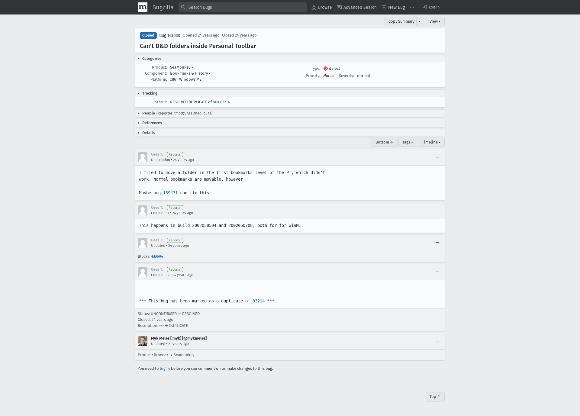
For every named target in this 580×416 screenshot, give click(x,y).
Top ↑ (435, 396)
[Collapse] (437, 157)
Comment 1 (160, 213)
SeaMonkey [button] (181, 67)
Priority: (313, 75)
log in (165, 368)
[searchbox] (243, 7)
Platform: (158, 79)
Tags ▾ (407, 142)
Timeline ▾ (431, 142)
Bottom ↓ (384, 142)
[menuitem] (321, 7)
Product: (159, 67)
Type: (315, 68)
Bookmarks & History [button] (190, 73)
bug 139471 (165, 192)
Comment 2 (160, 275)
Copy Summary (401, 21)
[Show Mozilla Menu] (142, 7)
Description (160, 160)
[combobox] (243, 7)
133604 (157, 256)
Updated (158, 245)
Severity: (346, 75)
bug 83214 (221, 102)
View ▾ (435, 21)
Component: (156, 73)
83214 (259, 300)
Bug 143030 (169, 35)
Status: (161, 102)
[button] (430, 7)
